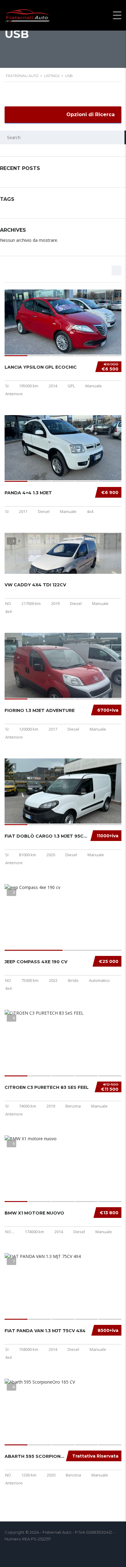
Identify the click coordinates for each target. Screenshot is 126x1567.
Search (119, 137)
